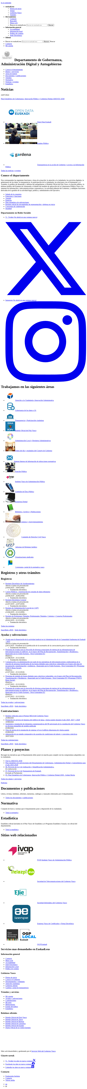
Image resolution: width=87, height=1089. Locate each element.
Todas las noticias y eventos (11, 171)
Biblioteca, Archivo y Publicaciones (28, 512)
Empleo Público (43, 143)
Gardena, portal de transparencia (17, 988)
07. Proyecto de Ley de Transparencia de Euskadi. (23, 771)
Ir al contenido (6, 3)
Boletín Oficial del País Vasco (25, 431)
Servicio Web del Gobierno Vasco (43, 1051)
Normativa (9, 80)
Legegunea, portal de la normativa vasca (29, 567)
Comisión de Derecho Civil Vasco (33, 537)
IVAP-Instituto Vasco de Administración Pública (54, 860)
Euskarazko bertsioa (12, 1076)
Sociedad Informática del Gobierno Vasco (52, 903)
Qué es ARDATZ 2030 (13, 761)
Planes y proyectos (12, 72)
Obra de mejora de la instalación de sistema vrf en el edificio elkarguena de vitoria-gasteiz (37, 730)
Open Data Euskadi (44, 122)
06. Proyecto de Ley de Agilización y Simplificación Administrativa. (29, 767)
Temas (12, 11)
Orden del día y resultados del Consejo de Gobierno (33, 451)
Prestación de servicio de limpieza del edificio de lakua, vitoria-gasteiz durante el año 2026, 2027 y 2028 (42, 720)
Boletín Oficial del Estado (14, 1026)
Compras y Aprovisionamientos (31, 522)
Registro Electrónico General (15, 600)
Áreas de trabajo (11, 74)
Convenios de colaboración (15, 206)
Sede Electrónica (16, 35)
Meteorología (10, 1005)
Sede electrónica (20, 630)
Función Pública (21, 471)
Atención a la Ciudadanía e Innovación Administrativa (34, 400)
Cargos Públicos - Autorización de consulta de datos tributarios (27, 592)
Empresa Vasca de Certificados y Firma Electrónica (55, 924)
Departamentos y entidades (15, 982)
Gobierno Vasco (16, 13)
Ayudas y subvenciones (13, 998)
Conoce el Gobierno (12, 980)
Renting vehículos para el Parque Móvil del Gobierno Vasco (26, 716)
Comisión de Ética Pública (24, 492)
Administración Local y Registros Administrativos (33, 441)
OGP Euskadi (42, 944)
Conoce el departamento (14, 70)
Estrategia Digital (21, 502)
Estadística (9, 84)
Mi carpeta (9, 46)
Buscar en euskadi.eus (18, 25)
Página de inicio (15, 9)
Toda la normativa (11, 813)
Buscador (13, 21)
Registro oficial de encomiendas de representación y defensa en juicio (30, 204)
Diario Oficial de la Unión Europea (18, 1028)
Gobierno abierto (11, 986)
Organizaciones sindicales (24, 557)
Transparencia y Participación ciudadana (29, 420)
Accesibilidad (15, 29)
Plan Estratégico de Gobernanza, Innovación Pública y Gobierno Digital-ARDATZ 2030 (32, 99)
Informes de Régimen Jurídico (26, 547)
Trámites (13, 15)
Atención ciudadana (12, 984)
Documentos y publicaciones (15, 76)
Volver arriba (10, 1080)
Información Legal (12, 967)
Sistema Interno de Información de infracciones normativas (35, 461)
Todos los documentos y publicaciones (19, 798)
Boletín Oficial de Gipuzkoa (15, 1024)
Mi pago (8, 1002)
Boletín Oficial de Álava (14, 1019)
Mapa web (14, 23)
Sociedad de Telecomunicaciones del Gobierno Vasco (56, 881)
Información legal (16, 31)
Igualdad (8, 208)
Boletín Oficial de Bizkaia (14, 1021)
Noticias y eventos (12, 82)
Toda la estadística (11, 830)
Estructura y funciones (13, 196)
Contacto (13, 19)
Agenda (8, 198)
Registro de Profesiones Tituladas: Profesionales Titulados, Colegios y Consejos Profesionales (38, 616)
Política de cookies (16, 33)
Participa (8, 200)
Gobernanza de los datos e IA (25, 410)
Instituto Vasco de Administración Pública (30, 482)
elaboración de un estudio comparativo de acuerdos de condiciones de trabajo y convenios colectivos (41, 734)
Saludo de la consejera (13, 194)
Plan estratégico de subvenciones (17, 202)
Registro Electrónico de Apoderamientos (19, 584)
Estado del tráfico (11, 1007)
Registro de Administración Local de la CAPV (22, 608)
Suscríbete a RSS (7, 630)
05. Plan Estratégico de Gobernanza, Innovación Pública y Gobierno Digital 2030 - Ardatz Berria (40, 775)
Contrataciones (10, 1000)
